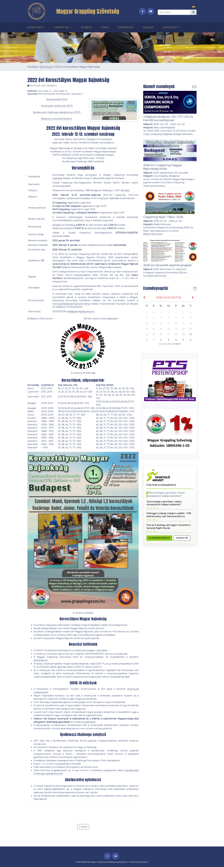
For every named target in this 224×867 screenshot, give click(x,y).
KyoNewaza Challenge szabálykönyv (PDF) (56, 112)
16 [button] (190, 323)
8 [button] (183, 318)
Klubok (86, 27)
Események (125, 27)
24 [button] (147, 334)
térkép (125, 190)
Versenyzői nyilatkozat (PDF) (57, 105)
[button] (190, 334)
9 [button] (190, 318)
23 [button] (190, 329)
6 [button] (168, 318)
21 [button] (176, 329)
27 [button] (147, 312)
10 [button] (147, 323)
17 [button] (147, 329)
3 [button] (147, 318)
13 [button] (168, 323)
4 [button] (153, 318)
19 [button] (161, 329)
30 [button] (168, 312)
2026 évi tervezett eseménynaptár (167, 265)
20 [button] (168, 329)
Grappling (61, 27)
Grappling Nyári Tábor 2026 (163, 217)
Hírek (105, 27)
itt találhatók (89, 722)
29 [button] (161, 312)
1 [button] (183, 312)
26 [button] (161, 334)
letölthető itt (41, 660)
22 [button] (183, 329)
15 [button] (183, 323)
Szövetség (34, 27)
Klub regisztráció (159, 538)
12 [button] (161, 323)
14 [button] (176, 323)
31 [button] (176, 312)
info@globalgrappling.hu (81, 311)
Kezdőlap (32, 66)
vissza (83, 826)
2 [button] (190, 312)
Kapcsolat (170, 27)
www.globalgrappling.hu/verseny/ (71, 303)
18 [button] (153, 329)
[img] (144, 297)
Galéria (148, 27)
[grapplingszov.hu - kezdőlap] (37, 11)
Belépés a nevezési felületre (56, 118)
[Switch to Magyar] (193, 7)
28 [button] (153, 312)
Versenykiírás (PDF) (56, 99)
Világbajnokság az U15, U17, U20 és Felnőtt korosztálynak (168, 118)
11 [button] (154, 323)
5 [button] (161, 318)
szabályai (57, 178)
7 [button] (176, 318)
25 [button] (153, 334)
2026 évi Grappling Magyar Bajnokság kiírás (162, 166)
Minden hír (182, 538)
